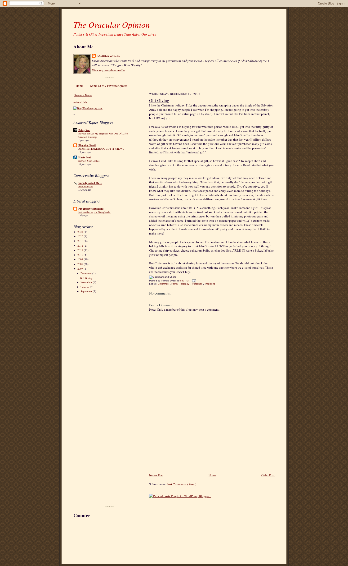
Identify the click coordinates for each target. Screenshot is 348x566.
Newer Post (156, 475)
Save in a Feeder (83, 95)
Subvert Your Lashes (88, 160)
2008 (80, 264)
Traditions (210, 283)
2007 (80, 268)
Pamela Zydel (108, 55)
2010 (80, 255)
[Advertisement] (184, 439)
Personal (197, 283)
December (86, 273)
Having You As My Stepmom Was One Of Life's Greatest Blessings (103, 135)
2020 (80, 236)
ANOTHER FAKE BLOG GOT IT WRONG (101, 148)
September (86, 291)
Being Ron (84, 130)
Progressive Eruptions (90, 209)
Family (174, 283)
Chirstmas (163, 283)
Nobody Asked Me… (90, 183)
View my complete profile (108, 70)
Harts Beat (84, 157)
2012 (80, 245)
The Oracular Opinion (111, 24)
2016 (80, 241)
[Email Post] (193, 280)
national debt (80, 102)
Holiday (185, 283)
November (86, 282)
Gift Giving (86, 278)
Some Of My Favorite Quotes (108, 85)
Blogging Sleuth (87, 145)
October (85, 287)
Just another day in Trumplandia (94, 212)
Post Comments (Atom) (181, 484)
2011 (80, 250)
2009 (80, 259)
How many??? (85, 186)
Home (79, 85)
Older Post (268, 475)
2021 (80, 232)
